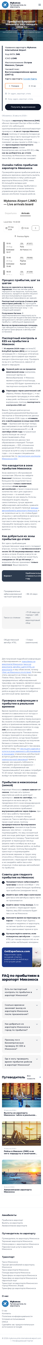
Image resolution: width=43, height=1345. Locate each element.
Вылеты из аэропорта (12, 1223)
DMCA (5, 1322)
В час (33, 86)
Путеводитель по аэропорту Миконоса (20, 1238)
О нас (4, 1311)
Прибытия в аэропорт (12, 1220)
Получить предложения (23, 107)
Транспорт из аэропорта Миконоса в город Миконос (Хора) (20, 1284)
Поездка (15, 86)
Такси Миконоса (10, 1262)
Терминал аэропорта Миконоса (17, 1241)
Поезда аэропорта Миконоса (16, 1272)
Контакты (6, 1313)
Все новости (31, 1077)
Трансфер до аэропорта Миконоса (19, 1288)
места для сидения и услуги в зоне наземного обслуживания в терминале (21, 751)
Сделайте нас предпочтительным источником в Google (18, 1325)
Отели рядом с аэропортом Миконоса (20, 1244)
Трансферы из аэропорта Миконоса (19, 1275)
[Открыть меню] (39, 4)
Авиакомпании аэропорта (14, 1226)
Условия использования (13, 1319)
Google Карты (30, 79)
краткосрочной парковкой (15, 759)
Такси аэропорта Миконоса (15, 1270)
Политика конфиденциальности (17, 1316)
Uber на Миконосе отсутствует (16, 672)
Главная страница (6, 22)
